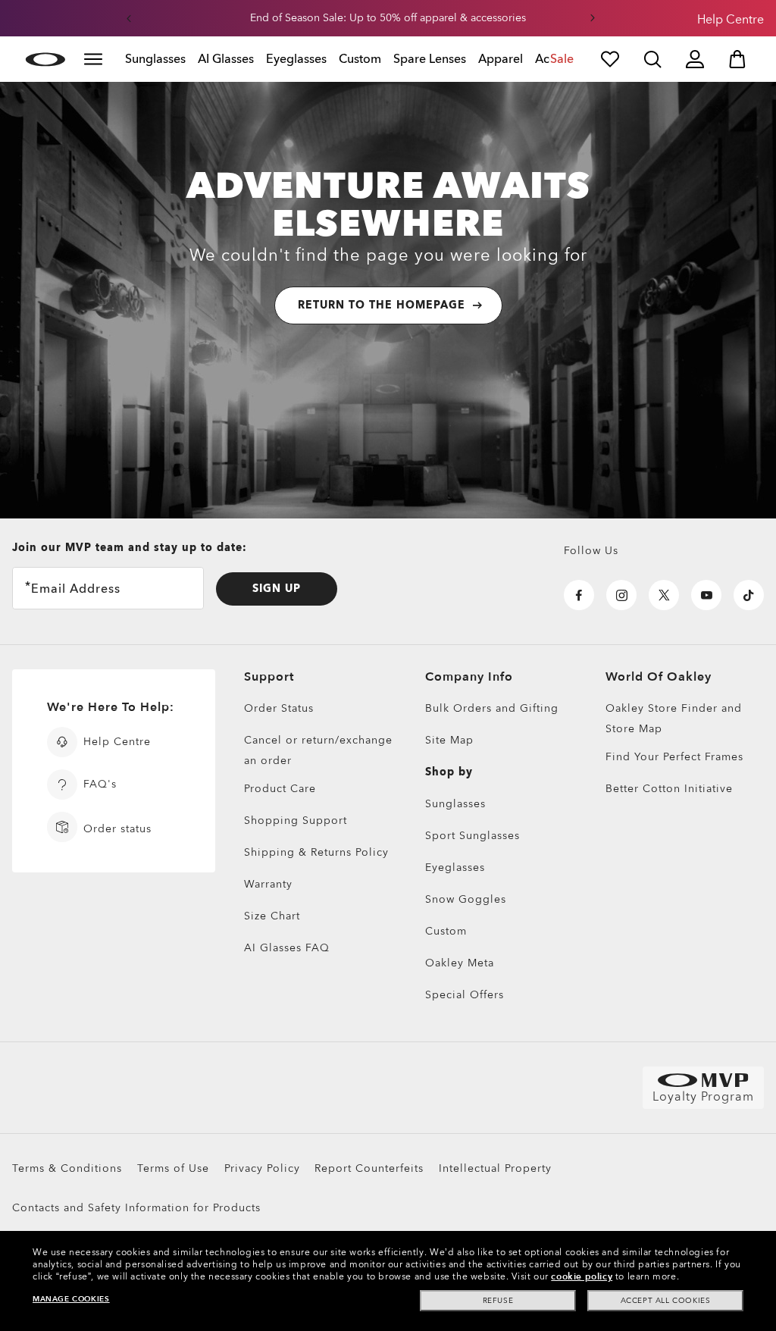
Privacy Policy (262, 1168)
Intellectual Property (495, 1168)
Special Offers (464, 995)
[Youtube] (706, 595)
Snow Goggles (465, 899)
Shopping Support (295, 820)
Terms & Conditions (67, 1168)
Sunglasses (455, 804)
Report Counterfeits (369, 1168)
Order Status (279, 708)
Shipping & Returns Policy (316, 852)
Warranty (268, 884)
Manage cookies (71, 1299)
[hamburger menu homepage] (93, 59)
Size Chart (272, 916)
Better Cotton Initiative (669, 788)
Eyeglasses (455, 867)
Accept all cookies (666, 1300)
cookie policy (581, 1276)
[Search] (652, 59)
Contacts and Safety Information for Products (136, 1208)
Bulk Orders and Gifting (492, 708)
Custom (446, 931)
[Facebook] (579, 595)
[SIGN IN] (695, 59)
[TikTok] (749, 595)
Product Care (280, 788)
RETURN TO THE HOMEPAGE (381, 305)
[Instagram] (621, 595)
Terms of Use (173, 1168)
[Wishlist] (610, 59)
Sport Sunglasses (472, 835)
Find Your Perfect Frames (674, 757)
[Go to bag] (737, 59)
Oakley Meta (459, 963)
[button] (128, 18)
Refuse (498, 1300)
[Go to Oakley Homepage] (45, 59)
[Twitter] (664, 595)
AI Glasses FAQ (287, 948)
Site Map (449, 740)
